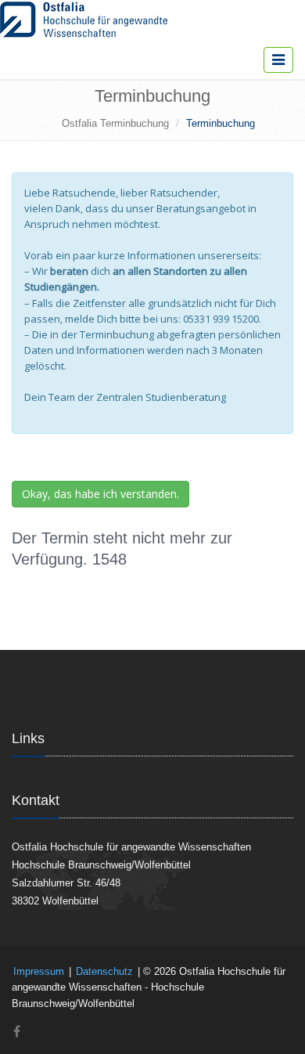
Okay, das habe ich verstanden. (100, 493)
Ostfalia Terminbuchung (115, 123)
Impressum (38, 971)
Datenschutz (104, 971)
